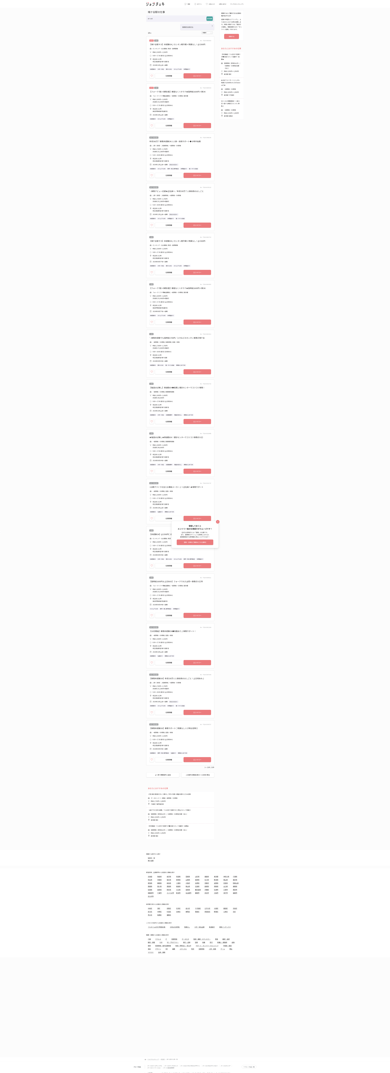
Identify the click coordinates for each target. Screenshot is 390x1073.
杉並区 (169, 912)
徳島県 (178, 886)
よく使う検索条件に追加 (163, 775)
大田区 (216, 908)
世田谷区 (207, 912)
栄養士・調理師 (222, 942)
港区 (158, 908)
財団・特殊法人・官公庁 (183, 946)
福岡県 (235, 886)
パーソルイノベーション (154, 1068)
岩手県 (169, 876)
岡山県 (188, 886)
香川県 (159, 886)
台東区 (178, 912)
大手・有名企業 (199, 927)
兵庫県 (197, 883)
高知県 (169, 886)
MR (167, 949)
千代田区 (198, 908)
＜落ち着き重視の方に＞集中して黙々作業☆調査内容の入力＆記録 (169, 799)
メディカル (183, 949)
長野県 (197, 880)
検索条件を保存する (187, 27)
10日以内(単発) (175, 927)
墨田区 (225, 908)
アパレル (158, 939)
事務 (216, 939)
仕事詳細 (169, 76)
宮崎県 (188, 890)
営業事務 (201, 949)
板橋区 (159, 915)
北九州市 (151, 896)
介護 (149, 939)
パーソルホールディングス (154, 1066)
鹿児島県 (198, 890)
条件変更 (209, 18)
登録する (231, 36)
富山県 (225, 880)
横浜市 (235, 890)
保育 (149, 946)
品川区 (188, 908)
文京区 (178, 908)
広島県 (197, 886)
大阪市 (216, 893)
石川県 (207, 880)
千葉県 (235, 876)
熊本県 (169, 890)
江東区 (225, 912)
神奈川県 (226, 876)
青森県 (159, 876)
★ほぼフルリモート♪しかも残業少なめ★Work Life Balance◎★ (230, 87)
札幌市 (216, 890)
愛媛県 (150, 886)
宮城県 (188, 876)
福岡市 (235, 893)
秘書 (203, 942)
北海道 (150, 876)
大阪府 (188, 883)
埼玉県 (150, 880)
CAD (161, 942)
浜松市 (207, 893)
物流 (192, 949)
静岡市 (197, 893)
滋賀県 (216, 883)
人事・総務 (212, 949)
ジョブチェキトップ (153, 1059)
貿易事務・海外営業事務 (163, 946)
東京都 (216, 876)
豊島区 (197, 912)
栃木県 (169, 880)
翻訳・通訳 (226, 939)
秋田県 (178, 876)
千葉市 (159, 893)
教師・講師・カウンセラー (202, 939)
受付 (211, 942)
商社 (230, 949)
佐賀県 (150, 890)
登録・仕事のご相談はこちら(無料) (195, 542)
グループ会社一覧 (250, 1067)
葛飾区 (169, 915)
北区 (234, 912)
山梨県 (188, 880)
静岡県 (159, 883)
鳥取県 (216, 886)
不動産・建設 (227, 946)
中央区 (150, 908)
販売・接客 (151, 942)
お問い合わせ (222, 4)
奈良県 (225, 883)
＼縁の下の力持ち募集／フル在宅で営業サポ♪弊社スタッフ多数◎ (169, 815)
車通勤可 (212, 927)
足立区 (150, 912)
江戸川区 (207, 908)
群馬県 (178, 880)
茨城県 (159, 880)
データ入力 (185, 939)
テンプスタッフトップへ (237, 4)
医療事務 (174, 939)
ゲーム (223, 949)
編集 (173, 949)
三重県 (178, 883)
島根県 (207, 886)
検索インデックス (225, 927)
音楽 (149, 949)
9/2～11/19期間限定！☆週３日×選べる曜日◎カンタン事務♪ (230, 108)
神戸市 (225, 893)
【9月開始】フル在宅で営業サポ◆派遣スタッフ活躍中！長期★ (168, 831)
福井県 (235, 880)
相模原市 (151, 893)
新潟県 (216, 880)
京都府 (207, 883)
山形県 (197, 876)
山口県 (225, 886)
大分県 (178, 890)
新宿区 (216, 912)
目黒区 (169, 908)
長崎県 (159, 890)
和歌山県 (236, 883)
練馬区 (188, 912)
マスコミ (151, 952)
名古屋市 (188, 893)
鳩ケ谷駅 (151, 861)
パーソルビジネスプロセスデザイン (190, 1066)
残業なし (187, 927)
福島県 (207, 876)
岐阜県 (169, 883)
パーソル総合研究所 (168, 1068)
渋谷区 (235, 908)
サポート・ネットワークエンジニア (207, 946)
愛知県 (150, 883)
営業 (196, 942)
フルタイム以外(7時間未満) (156, 927)
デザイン (158, 949)
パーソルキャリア (225, 1066)
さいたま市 (170, 893)
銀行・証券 (186, 942)
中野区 (159, 912)
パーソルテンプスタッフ (171, 1066)
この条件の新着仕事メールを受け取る (198, 775)
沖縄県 (207, 890)
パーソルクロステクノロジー (210, 1066)
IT (166, 939)
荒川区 (150, 915)
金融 (233, 942)
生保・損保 (161, 952)
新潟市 (178, 893)
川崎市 (225, 890)
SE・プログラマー (173, 942)
